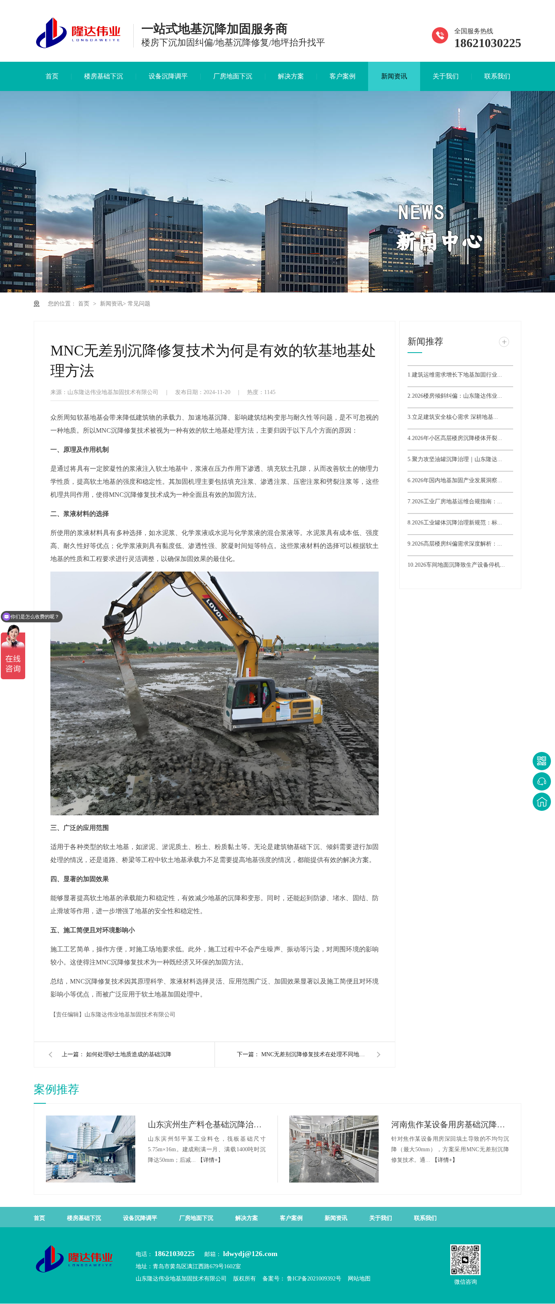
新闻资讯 (394, 76)
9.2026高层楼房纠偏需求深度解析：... (455, 544)
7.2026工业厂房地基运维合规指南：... (455, 501)
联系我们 (497, 76)
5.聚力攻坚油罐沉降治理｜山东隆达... (455, 459)
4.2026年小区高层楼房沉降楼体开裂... (455, 438)
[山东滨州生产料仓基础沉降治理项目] (90, 1149)
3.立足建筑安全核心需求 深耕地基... (453, 417)
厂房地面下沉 (232, 76)
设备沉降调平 (168, 76)
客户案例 (343, 76)
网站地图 (359, 1279)
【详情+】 (210, 1160)
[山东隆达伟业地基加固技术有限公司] (78, 49)
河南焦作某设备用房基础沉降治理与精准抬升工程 (450, 1124)
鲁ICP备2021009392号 (313, 1279)
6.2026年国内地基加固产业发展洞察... (455, 480)
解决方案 (291, 76)
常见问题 (139, 304)
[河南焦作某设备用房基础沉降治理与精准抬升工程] (334, 1149)
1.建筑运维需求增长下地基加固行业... (455, 375)
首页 (52, 76)
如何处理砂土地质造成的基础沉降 (128, 1054)
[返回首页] (542, 802)
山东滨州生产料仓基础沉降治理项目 (207, 1124)
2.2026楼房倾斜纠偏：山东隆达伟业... (455, 396)
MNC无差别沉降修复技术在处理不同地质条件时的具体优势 (314, 1054)
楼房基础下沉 (103, 76)
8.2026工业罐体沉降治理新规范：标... (455, 523)
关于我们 (446, 76)
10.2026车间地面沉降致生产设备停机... (456, 565)
